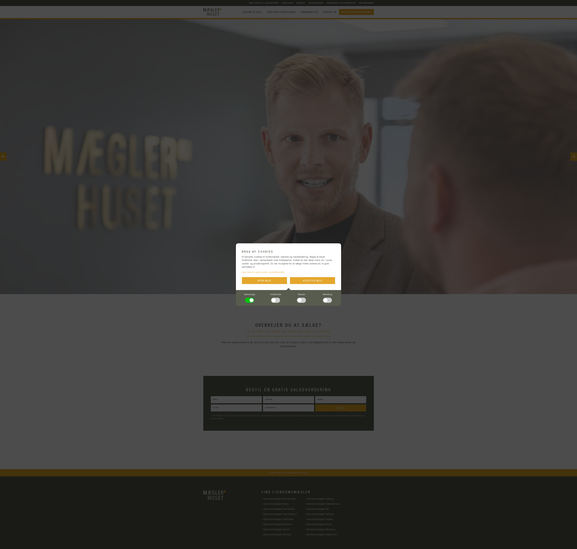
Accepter (312, 281)
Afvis (264, 281)
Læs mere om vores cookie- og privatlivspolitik (263, 272)
